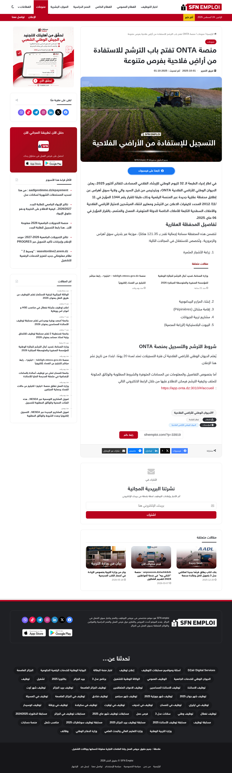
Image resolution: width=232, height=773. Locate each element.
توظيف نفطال (208, 714)
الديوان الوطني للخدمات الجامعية (192, 679)
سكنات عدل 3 (163, 714)
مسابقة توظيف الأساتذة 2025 (169, 722)
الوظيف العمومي (157, 679)
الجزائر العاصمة (25, 670)
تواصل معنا (18, 17)
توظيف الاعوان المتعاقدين (128, 688)
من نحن (147, 766)
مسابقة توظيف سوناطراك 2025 (84, 722)
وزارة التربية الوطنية (161, 731)
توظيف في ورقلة (58, 705)
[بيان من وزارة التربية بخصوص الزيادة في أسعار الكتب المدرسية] (106, 557)
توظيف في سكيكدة (86, 705)
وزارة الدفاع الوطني (86, 731)
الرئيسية (210, 34)
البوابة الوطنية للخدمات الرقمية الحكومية (63, 670)
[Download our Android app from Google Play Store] (60, 633)
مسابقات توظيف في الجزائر (69, 714)
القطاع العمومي (126, 7)
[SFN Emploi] (201, 7)
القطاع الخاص (103, 7)
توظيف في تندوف (142, 705)
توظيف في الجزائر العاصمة (70, 696)
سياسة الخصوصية (132, 766)
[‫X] (58, 112)
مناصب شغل (51, 722)
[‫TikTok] (28, 112)
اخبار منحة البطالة (102, 670)
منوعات (40, 7)
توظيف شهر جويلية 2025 (158, 696)
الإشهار (75, 766)
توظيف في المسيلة (37, 696)
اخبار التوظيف (149, 7)
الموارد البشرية (59, 7)
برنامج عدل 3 (99, 679)
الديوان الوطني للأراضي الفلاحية (193, 413)
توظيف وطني (185, 714)
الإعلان (32, 17)
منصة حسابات (29, 722)
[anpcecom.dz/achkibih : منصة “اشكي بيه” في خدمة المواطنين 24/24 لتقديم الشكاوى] (151, 557)
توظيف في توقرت (114, 705)
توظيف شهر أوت (36, 688)
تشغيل (41, 679)
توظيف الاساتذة (197, 688)
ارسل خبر (85, 766)
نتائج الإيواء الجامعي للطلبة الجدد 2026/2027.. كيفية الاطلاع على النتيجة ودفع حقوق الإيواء (45, 209)
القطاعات (25, 7)
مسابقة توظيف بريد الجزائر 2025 (128, 722)
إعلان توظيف (126, 670)
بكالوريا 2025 (59, 679)
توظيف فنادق (100, 696)
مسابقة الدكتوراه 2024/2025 (31, 714)
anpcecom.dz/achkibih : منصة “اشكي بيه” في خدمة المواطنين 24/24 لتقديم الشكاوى (153, 575)
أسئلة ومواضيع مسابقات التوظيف (161, 670)
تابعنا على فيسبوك (149, 171)
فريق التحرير (207, 70)
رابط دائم (128, 435)
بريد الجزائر (79, 679)
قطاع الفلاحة (194, 419)
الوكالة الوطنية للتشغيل (126, 679)
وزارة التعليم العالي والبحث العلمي (123, 731)
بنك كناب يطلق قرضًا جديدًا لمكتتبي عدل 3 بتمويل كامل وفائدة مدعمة (197, 573)
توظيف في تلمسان (171, 705)
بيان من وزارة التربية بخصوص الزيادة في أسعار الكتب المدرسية (107, 573)
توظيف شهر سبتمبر (126, 696)
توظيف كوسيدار (32, 705)
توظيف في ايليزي (199, 705)
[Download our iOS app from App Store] (34, 633)
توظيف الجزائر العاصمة (93, 688)
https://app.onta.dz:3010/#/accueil (187, 388)
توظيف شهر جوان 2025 (193, 696)
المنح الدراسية (81, 7)
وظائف (65, 731)
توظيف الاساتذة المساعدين (165, 688)
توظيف (25, 679)
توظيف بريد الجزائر (63, 688)
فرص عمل (142, 714)
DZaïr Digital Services (201, 670)
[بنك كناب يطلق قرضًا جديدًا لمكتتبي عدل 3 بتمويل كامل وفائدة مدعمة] (196, 557)
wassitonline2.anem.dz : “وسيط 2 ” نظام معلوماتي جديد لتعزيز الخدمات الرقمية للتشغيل (45, 256)
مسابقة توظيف (202, 722)
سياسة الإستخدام (113, 766)
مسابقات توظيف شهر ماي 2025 (110, 714)
